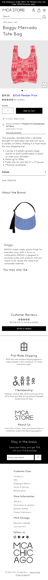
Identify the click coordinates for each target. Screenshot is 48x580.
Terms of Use (35, 572)
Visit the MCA (20, 526)
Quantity (5, 106)
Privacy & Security (23, 575)
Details (5, 171)
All (16, 22)
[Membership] (24, 380)
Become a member (22, 523)
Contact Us (19, 476)
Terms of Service (21, 487)
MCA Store (7, 22)
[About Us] (24, 414)
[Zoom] (44, 85)
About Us (18, 501)
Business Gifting (21, 508)
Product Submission (22, 512)
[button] (8, 99)
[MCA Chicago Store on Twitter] (23, 537)
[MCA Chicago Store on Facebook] (19, 537)
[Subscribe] (38, 457)
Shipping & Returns (22, 483)
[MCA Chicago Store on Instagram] (15, 537)
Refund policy (20, 490)
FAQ (15, 480)
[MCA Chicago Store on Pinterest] (27, 537)
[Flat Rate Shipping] (24, 345)
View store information (14, 132)
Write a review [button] (24, 328)
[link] (23, 562)
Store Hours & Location (24, 505)
